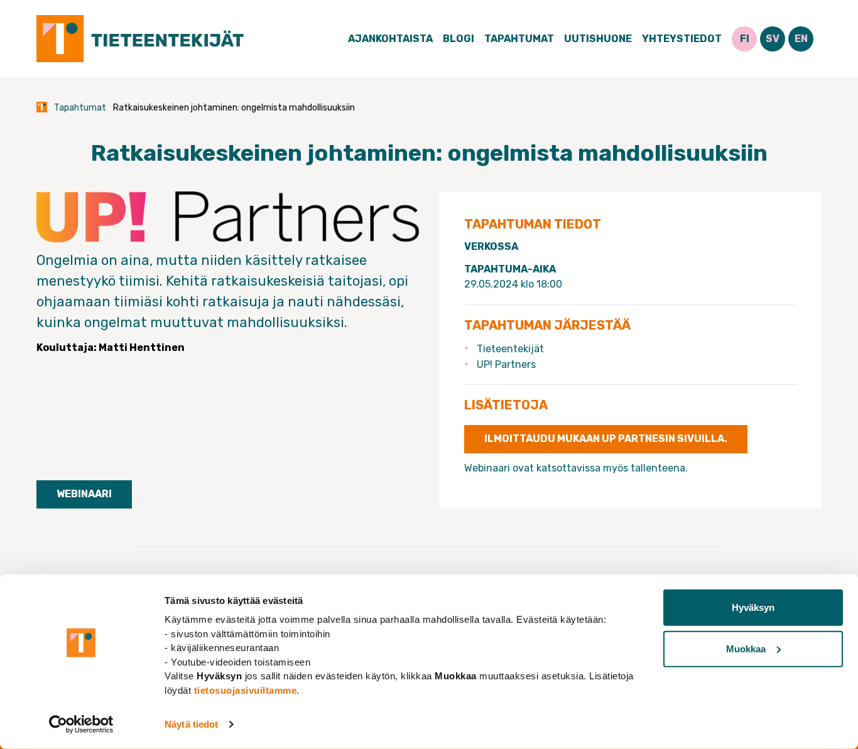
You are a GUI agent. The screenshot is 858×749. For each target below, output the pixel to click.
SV (772, 39)
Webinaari (84, 494)
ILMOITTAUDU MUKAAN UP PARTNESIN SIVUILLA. (605, 439)
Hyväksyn (753, 607)
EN (801, 39)
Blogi (458, 39)
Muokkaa (746, 648)
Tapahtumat (519, 39)
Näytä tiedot (191, 724)
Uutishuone (598, 39)
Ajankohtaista (390, 39)
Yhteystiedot (682, 39)
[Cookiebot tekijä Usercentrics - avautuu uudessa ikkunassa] (81, 724)
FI (744, 39)
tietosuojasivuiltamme (245, 689)
